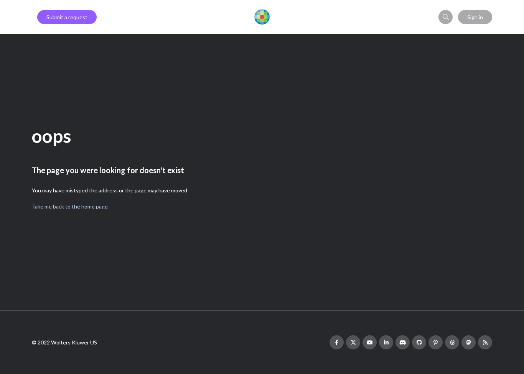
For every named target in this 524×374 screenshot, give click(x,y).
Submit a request (66, 17)
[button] (445, 17)
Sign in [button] (475, 17)
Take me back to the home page (70, 206)
